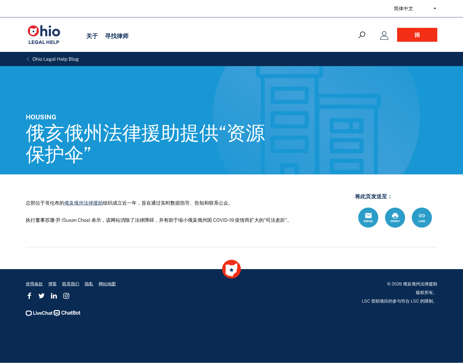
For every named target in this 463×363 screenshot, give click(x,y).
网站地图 (107, 283)
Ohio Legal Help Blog (55, 59)
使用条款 (34, 283)
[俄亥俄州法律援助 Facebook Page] (29, 296)
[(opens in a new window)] (39, 315)
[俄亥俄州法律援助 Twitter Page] (41, 296)
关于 (92, 35)
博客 (52, 283)
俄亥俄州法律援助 (83, 203)
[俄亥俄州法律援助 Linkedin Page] (53, 296)
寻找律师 (117, 35)
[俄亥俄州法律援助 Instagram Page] (66, 296)
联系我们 (70, 283)
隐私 (89, 283)
